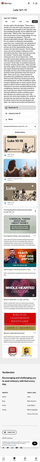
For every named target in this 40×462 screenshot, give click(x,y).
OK (35, 443)
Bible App (12, 355)
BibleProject (10, 156)
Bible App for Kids (26, 355)
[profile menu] (35, 3)
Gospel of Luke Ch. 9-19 (16, 178)
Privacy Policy (13, 445)
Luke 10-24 (12, 202)
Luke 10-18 (12, 154)
